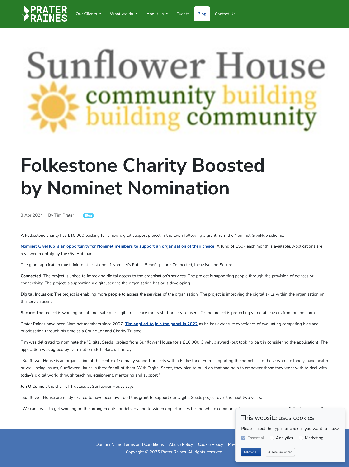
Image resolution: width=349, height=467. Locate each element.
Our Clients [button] (87, 14)
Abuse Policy (181, 444)
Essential (256, 438)
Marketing (314, 438)
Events (183, 14)
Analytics (284, 438)
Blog (202, 14)
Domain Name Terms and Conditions (130, 444)
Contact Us (225, 14)
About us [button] (155, 14)
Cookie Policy (211, 444)
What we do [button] (122, 14)
